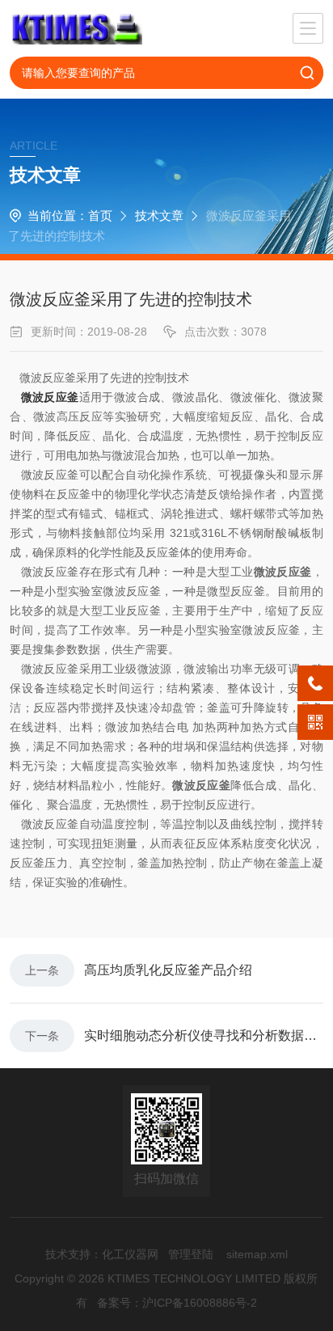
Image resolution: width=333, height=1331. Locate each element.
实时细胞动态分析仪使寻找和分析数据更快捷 (203, 1035)
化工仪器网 (130, 1254)
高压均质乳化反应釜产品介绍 (168, 970)
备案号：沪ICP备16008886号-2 (177, 1302)
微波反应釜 (50, 397)
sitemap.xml (257, 1254)
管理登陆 (190, 1254)
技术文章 (159, 215)
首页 (100, 215)
